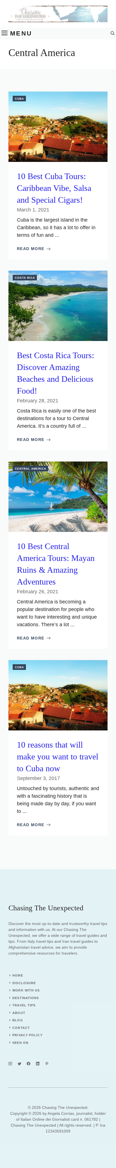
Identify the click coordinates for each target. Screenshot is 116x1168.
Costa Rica (25, 277)
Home (17, 975)
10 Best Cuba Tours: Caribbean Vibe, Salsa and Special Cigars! (54, 187)
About (18, 1013)
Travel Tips (23, 1005)
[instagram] (10, 1064)
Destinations (25, 998)
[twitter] (19, 1064)
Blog (17, 1020)
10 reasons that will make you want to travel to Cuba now (57, 756)
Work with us (26, 990)
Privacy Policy (27, 1035)
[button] (112, 33)
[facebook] (28, 1064)
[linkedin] (38, 1064)
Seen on (20, 1042)
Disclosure (24, 983)
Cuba (19, 98)
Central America (30, 468)
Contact (21, 1027)
